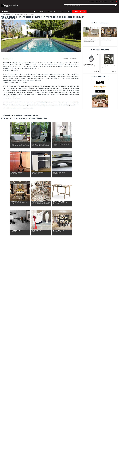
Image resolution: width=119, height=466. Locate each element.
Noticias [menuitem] (60, 11)
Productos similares (100, 50)
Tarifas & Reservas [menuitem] (79, 11)
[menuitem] (2, 11)
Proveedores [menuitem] (41, 11)
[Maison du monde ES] (100, 94)
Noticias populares (100, 23)
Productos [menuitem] (51, 11)
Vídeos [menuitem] (69, 11)
